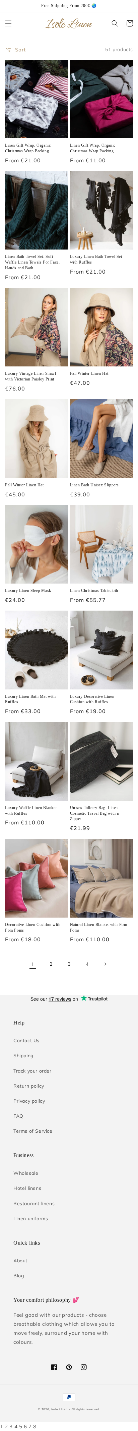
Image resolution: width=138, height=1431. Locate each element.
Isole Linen (59, 1409)
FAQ (18, 1116)
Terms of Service (33, 1131)
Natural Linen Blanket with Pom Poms (98, 927)
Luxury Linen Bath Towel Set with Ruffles (96, 259)
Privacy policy (29, 1101)
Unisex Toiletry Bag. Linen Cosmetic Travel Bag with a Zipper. (94, 813)
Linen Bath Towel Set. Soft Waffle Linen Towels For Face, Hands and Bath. (32, 262)
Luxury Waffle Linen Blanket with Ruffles (31, 810)
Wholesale (25, 1173)
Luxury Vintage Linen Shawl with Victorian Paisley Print (30, 376)
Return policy (28, 1086)
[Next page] (105, 964)
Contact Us (26, 1041)
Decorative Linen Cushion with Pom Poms (32, 927)
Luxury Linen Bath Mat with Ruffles (30, 699)
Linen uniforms (30, 1219)
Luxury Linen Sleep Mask (28, 590)
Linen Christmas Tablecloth (94, 590)
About (20, 1261)
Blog (18, 1276)
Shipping (23, 1056)
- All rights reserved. (84, 1409)
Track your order (32, 1071)
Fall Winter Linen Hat (89, 373)
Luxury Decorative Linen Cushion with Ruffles (92, 699)
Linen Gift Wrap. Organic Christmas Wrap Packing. (28, 148)
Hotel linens (27, 1188)
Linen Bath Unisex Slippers (94, 485)
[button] (8, 23)
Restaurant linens (34, 1204)
